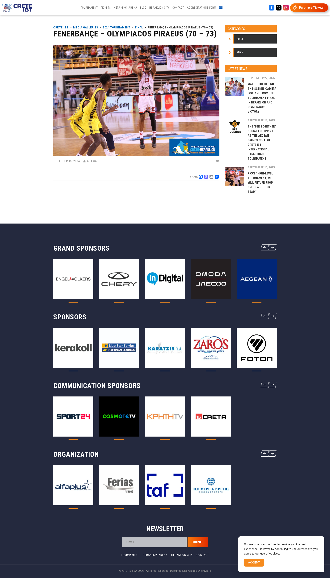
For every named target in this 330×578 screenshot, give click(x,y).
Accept (254, 562)
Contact (203, 555)
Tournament (130, 555)
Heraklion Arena (155, 555)
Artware (206, 570)
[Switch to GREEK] (221, 8)
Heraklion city (182, 555)
